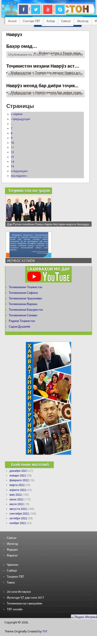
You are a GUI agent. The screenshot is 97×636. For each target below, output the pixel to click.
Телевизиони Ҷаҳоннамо (25, 298)
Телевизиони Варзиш (23, 304)
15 (12, 166)
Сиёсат (66, 21)
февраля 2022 (19, 480)
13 (12, 157)
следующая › (20, 171)
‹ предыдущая (20, 119)
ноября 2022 (17, 523)
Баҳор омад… (21, 46)
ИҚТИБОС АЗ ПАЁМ (21, 260)
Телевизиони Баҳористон (26, 309)
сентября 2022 (19, 513)
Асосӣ (12, 21)
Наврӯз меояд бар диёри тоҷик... (42, 85)
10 (12, 142)
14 (12, 161)
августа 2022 (18, 509)
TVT (44, 631)
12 (12, 152)
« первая (17, 114)
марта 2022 (17, 485)
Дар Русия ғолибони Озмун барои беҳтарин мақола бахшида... (49, 224)
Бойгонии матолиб (30, 464)
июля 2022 (16, 504)
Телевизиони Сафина (23, 292)
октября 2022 (18, 518)
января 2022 (17, 475)
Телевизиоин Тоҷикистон (25, 287)
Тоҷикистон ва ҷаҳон (29, 190)
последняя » (19, 176)
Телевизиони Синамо (23, 315)
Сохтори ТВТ (31, 21)
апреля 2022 (17, 490)
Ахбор (50, 21)
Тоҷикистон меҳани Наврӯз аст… (42, 66)
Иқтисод (82, 21)
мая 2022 (15, 494)
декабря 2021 (18, 470)
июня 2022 (16, 499)
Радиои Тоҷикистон (22, 321)
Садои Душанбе (19, 326)
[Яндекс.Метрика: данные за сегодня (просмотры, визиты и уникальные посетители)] (84, 617)
